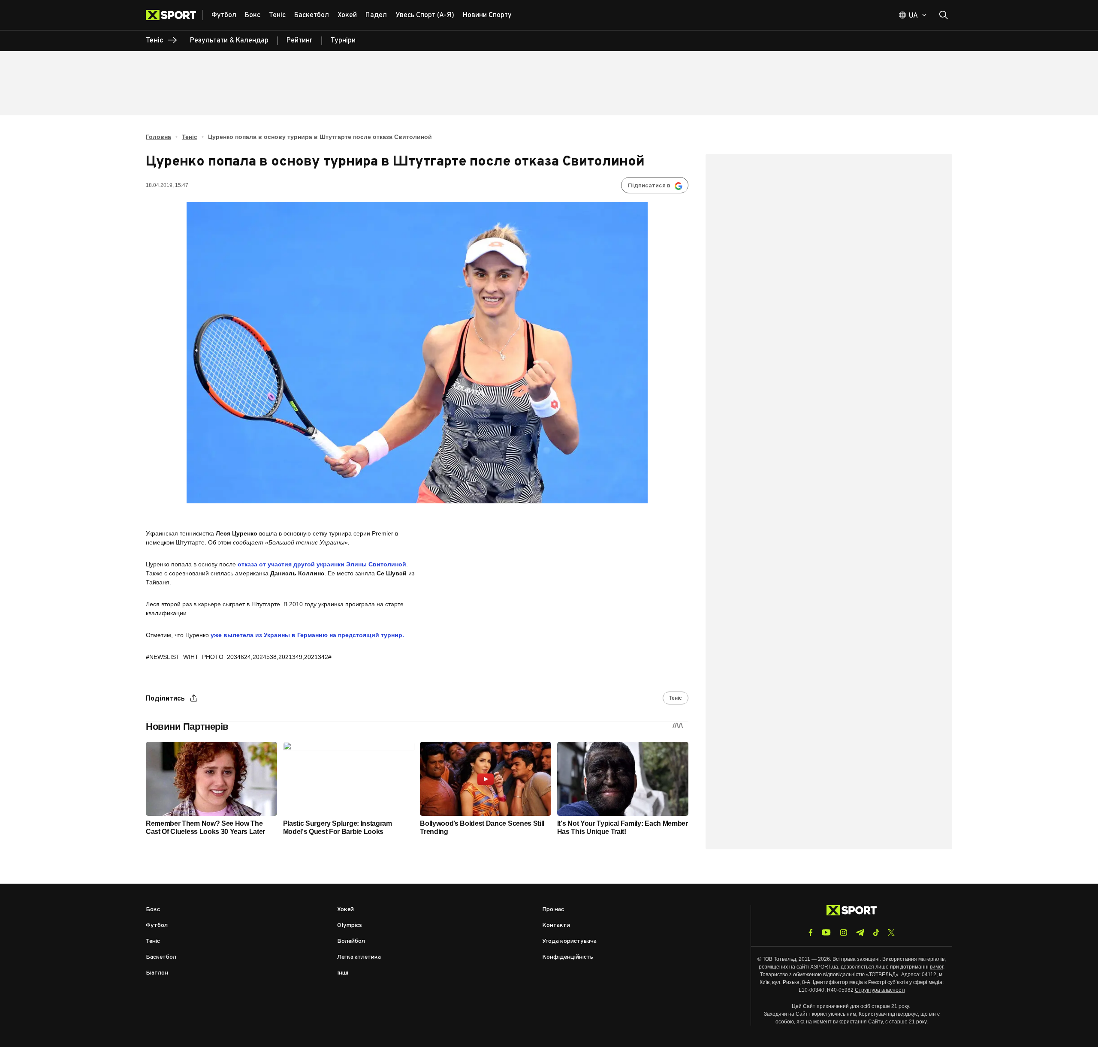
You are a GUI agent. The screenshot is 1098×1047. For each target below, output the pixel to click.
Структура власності (880, 990)
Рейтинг (300, 40)
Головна (158, 136)
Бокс (153, 909)
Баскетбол (161, 957)
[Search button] (943, 15)
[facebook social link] (810, 932)
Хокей (345, 909)
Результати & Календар (229, 40)
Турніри (343, 40)
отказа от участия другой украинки (322, 564)
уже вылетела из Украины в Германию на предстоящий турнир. (307, 635)
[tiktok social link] (876, 932)
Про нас (553, 909)
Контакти (556, 925)
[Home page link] (174, 15)
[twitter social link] (891, 932)
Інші (342, 973)
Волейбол (351, 941)
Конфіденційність (567, 957)
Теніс (189, 136)
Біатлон (157, 973)
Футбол (157, 925)
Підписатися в (649, 186)
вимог (936, 967)
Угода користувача (569, 941)
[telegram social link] (860, 932)
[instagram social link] (843, 932)
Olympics (349, 925)
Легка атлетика (359, 957)
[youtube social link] (826, 932)
